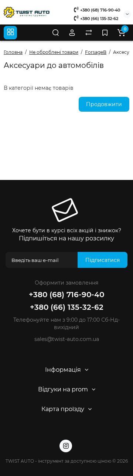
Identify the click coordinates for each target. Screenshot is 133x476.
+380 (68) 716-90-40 (99, 10)
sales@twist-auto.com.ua (66, 339)
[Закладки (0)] (105, 32)
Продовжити (104, 104)
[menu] (10, 32)
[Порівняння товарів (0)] (89, 32)
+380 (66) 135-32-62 (98, 18)
